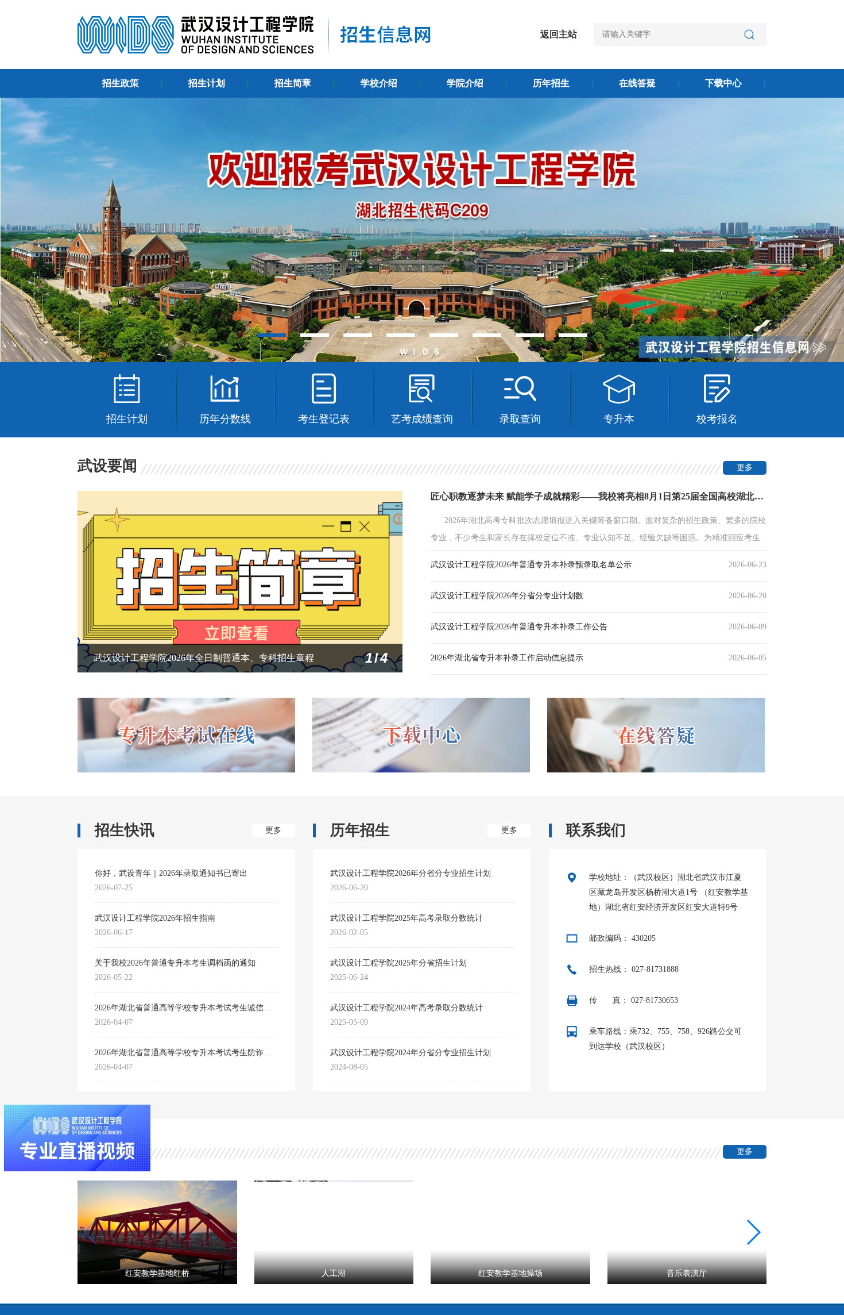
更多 (745, 467)
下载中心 (723, 83)
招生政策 (120, 83)
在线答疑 (637, 83)
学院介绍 (465, 83)
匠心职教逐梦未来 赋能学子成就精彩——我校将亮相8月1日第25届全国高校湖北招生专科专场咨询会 (598, 496)
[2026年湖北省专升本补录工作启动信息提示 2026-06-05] (565, 670)
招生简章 (292, 83)
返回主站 (558, 34)
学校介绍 (379, 83)
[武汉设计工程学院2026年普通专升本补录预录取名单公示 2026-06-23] (565, 576)
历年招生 (551, 83)
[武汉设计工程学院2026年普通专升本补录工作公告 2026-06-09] (565, 639)
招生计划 (206, 83)
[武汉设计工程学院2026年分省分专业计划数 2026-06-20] (565, 607)
